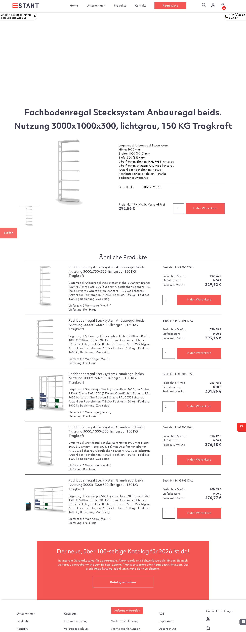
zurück (9, 233)
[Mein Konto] (213, 5)
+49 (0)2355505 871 (237, 16)
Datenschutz (167, 629)
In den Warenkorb (205, 208)
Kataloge (70, 614)
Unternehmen (96, 6)
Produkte (23, 621)
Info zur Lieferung (76, 621)
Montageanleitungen (125, 629)
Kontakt (140, 6)
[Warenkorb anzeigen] (208, 629)
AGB (162, 614)
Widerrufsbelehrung (125, 621)
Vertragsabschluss (76, 629)
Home (74, 6)
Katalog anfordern (123, 582)
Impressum (166, 621)
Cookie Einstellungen (220, 611)
